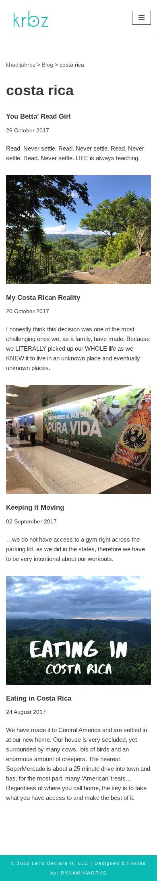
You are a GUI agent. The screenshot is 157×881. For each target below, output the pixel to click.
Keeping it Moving (35, 507)
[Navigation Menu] (141, 18)
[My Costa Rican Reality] (78, 229)
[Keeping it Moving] (78, 439)
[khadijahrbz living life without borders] (30, 18)
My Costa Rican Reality (43, 297)
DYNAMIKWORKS (84, 873)
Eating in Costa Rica (38, 698)
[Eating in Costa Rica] (78, 630)
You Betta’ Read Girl (38, 116)
